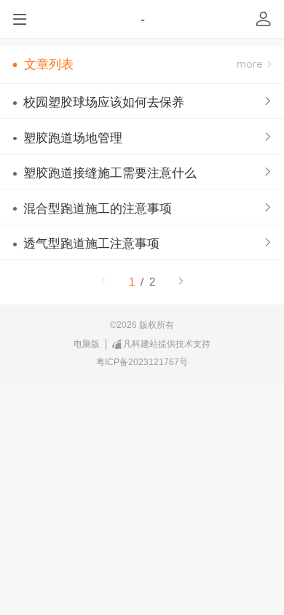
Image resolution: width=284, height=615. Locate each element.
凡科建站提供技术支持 (166, 344)
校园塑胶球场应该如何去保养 (103, 102)
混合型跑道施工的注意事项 (97, 209)
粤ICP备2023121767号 (142, 362)
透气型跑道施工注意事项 (91, 244)
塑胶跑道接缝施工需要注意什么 (110, 173)
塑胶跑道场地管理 (72, 138)
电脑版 (87, 344)
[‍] (254, 65)
